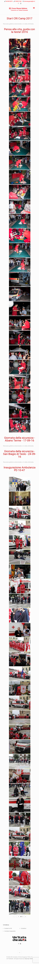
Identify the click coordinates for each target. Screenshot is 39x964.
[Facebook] (18, 3)
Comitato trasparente (9, 931)
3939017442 (18, 1)
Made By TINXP (29, 958)
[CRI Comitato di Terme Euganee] (19, 9)
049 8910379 (9, 1)
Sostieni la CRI (8, 928)
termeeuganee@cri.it (29, 1)
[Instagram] (21, 3)
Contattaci (23, 928)
